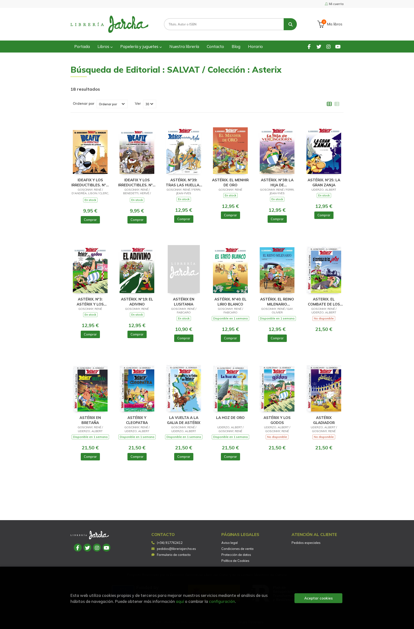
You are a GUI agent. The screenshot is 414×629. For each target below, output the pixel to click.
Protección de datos (236, 555)
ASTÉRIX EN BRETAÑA (90, 420)
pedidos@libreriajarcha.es (176, 549)
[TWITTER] (319, 46)
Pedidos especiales (306, 543)
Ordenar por (83, 103)
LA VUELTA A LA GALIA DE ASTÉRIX (183, 420)
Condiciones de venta (237, 549)
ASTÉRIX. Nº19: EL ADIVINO (137, 301)
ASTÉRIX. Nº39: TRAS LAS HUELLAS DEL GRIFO (184, 182)
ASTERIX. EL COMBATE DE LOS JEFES (324, 301)
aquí (180, 601)
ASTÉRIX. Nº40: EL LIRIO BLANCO (230, 301)
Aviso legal (229, 543)
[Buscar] (290, 24)
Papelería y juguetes (139, 46)
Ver (138, 103)
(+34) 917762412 (170, 543)
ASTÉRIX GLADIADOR (324, 420)
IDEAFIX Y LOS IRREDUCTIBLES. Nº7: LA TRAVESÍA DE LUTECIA (90, 182)
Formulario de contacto (174, 555)
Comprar (90, 220)
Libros (104, 46)
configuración (222, 601)
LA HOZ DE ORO (230, 417)
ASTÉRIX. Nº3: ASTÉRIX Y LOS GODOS (90, 301)
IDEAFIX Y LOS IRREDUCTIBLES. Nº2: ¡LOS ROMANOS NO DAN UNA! (137, 182)
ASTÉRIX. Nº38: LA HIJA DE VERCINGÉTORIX (277, 182)
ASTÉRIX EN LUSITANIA (183, 301)
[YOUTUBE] (338, 46)
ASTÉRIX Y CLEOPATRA (137, 420)
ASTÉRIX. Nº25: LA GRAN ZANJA (324, 182)
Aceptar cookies (318, 598)
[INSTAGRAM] (328, 46)
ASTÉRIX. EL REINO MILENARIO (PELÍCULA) (277, 301)
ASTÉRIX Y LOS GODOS (277, 420)
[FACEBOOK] (309, 46)
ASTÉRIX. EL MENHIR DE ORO (230, 182)
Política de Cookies (235, 561)
